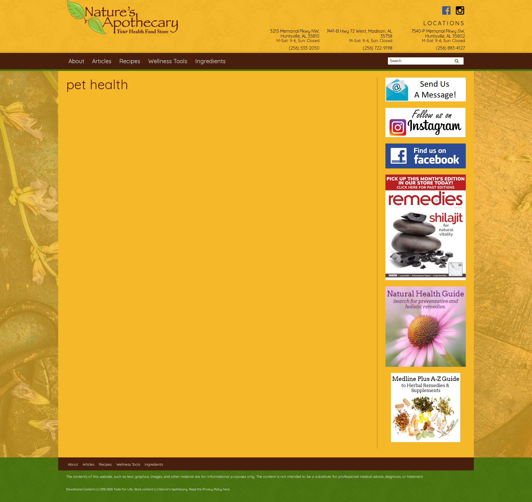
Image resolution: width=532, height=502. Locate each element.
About (76, 61)
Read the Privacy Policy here (209, 489)
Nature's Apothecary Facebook (446, 10)
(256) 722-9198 (377, 48)
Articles (101, 61)
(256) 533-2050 (304, 48)
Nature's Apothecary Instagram (460, 10)
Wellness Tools (167, 61)
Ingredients (210, 61)
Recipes (129, 61)
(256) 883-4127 (450, 48)
